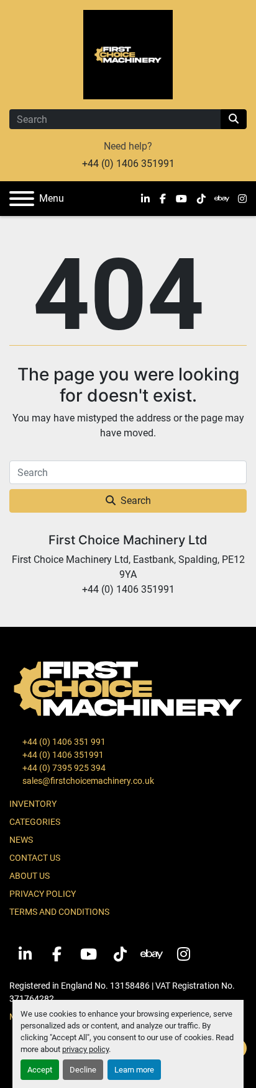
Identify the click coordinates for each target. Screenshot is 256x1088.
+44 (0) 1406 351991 (128, 163)
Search (136, 500)
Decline (83, 1069)
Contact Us (34, 858)
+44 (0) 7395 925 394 (63, 768)
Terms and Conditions (59, 912)
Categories (34, 822)
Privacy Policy (42, 894)
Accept (39, 1069)
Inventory (33, 804)
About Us (29, 876)
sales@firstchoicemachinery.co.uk (87, 781)
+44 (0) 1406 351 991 (63, 742)
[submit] (234, 119)
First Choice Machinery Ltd (128, 540)
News (21, 840)
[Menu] (21, 198)
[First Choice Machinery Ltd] (128, 688)
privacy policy (85, 1049)
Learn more (134, 1069)
